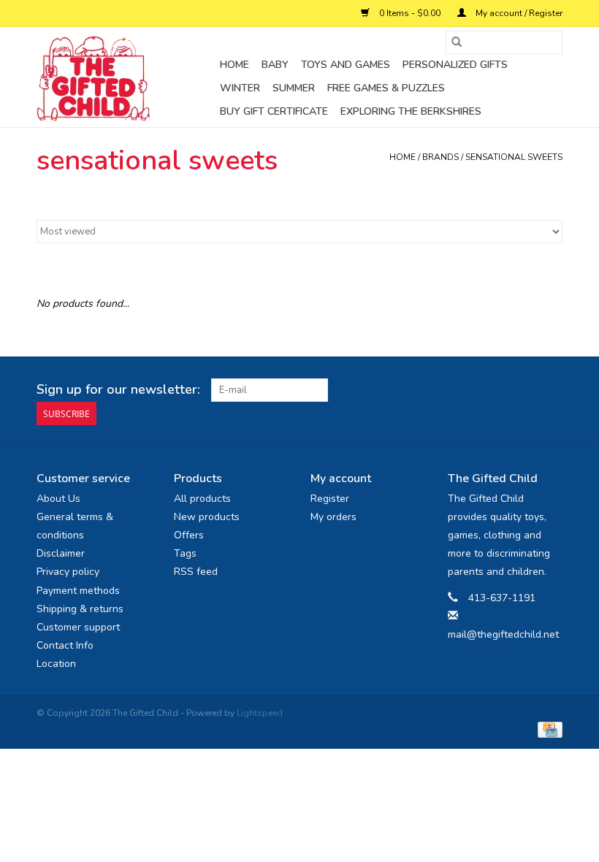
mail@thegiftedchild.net (503, 634)
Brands (440, 157)
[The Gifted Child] (126, 77)
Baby (275, 65)
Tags (185, 553)
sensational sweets (513, 157)
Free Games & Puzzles (386, 88)
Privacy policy (68, 572)
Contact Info (65, 645)
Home (234, 65)
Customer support (78, 627)
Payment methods (78, 591)
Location (56, 664)
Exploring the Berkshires (410, 111)
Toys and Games (345, 65)
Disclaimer (61, 553)
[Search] (457, 42)
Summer (293, 88)
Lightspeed (260, 713)
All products (202, 499)
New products (207, 517)
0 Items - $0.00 (410, 13)
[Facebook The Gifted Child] (524, 390)
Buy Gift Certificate (274, 111)
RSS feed (196, 572)
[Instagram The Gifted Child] (550, 390)
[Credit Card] (547, 729)
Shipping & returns (80, 609)
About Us (58, 499)
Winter (240, 88)
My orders (333, 517)
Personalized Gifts (455, 65)
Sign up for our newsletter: (118, 389)
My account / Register (517, 13)
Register (329, 499)
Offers (189, 535)
